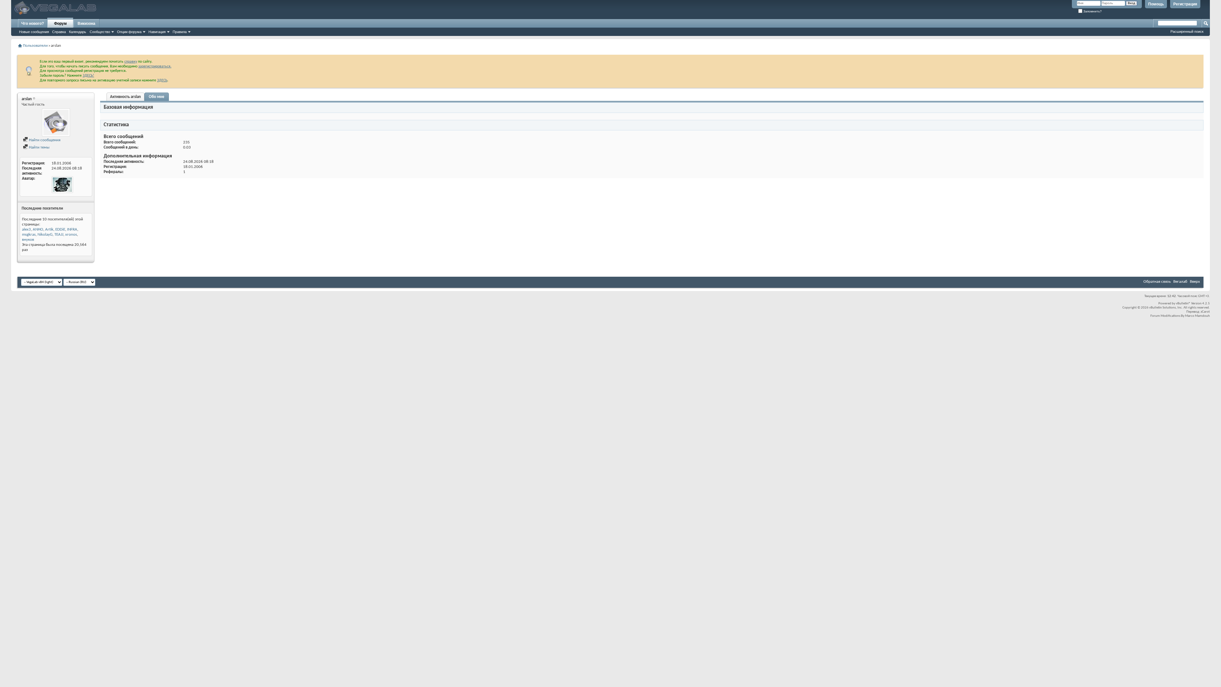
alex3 (26, 229)
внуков (28, 240)
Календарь (77, 32)
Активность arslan (125, 97)
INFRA (72, 229)
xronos (71, 234)
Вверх (1195, 282)
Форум (60, 23)
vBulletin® (1183, 303)
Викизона (86, 23)
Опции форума (129, 32)
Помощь (1156, 4)
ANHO (38, 229)
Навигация (157, 32)
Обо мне (156, 97)
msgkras (29, 234)
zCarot (1205, 312)
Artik (49, 229)
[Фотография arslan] (56, 122)
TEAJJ (58, 234)
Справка (59, 32)
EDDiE (60, 229)
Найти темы (39, 147)
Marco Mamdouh (1197, 316)
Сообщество (100, 32)
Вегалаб (1180, 282)
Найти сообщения (44, 140)
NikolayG (45, 234)
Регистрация (1185, 4)
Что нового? (32, 23)
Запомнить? (1092, 11)
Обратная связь (1157, 282)
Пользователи (35, 46)
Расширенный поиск (1187, 31)
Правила (180, 32)
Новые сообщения (34, 32)
